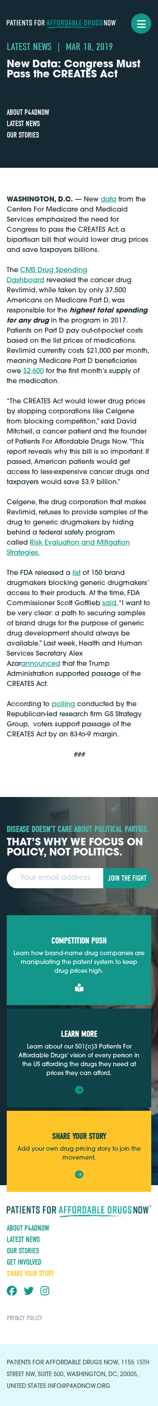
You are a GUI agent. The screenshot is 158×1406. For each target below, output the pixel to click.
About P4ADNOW (28, 112)
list (76, 573)
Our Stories (23, 135)
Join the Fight (127, 878)
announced (40, 664)
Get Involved (24, 1262)
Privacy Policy (25, 1318)
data (108, 199)
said (109, 603)
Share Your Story (30, 1273)
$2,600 (33, 371)
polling (63, 704)
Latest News (23, 123)
